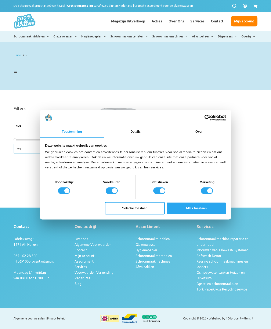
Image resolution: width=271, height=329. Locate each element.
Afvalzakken (145, 267)
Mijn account (244, 21)
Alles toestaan (196, 208)
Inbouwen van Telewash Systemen (222, 250)
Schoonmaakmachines (167, 36)
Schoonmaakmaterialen (127, 36)
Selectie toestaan (134, 208)
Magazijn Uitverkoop (128, 21)
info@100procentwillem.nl (34, 261)
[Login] (245, 6)
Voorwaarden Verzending (94, 272)
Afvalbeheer (200, 36)
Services (197, 21)
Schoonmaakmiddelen (29, 36)
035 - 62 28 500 (25, 256)
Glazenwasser (63, 36)
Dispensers (225, 36)
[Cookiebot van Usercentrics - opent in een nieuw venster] (207, 117)
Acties (157, 21)
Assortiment (84, 261)
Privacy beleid (56, 318)
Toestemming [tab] (72, 132)
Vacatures (82, 278)
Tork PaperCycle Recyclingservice (221, 289)
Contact (217, 21)
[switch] (112, 190)
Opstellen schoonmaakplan (217, 284)
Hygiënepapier (91, 36)
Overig (246, 36)
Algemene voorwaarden (29, 318)
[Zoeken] (234, 6)
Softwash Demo (208, 256)
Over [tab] (199, 132)
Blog (78, 284)
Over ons (176, 21)
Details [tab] (135, 132)
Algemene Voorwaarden (93, 244)
